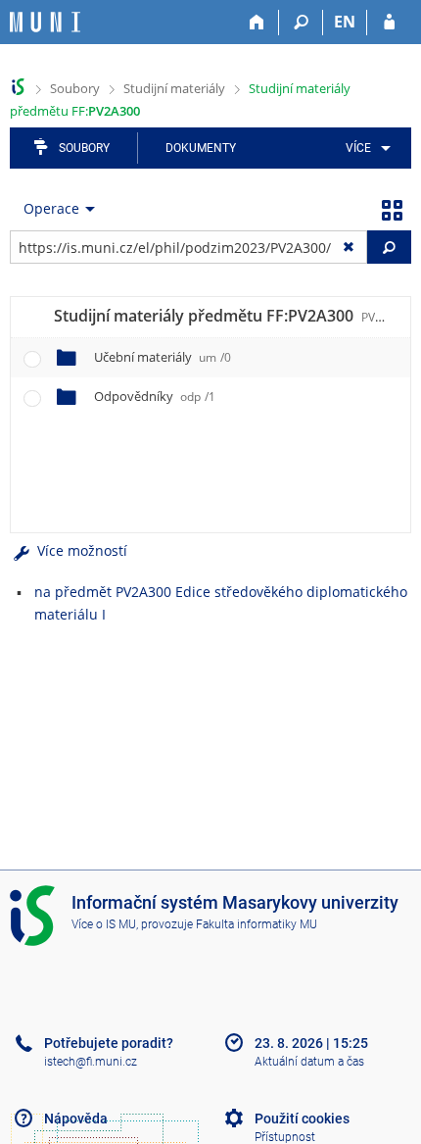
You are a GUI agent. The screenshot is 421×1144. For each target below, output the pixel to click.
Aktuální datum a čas (309, 1062)
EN (344, 21)
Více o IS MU (103, 924)
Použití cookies (302, 1118)
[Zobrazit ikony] (391, 208)
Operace (51, 208)
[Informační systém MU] (18, 86)
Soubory (75, 88)
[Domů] (257, 22)
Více (358, 148)
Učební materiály (162, 357)
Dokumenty (200, 148)
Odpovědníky (154, 396)
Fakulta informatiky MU (256, 924)
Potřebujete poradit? (108, 1043)
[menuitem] (364, 148)
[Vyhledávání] (301, 22)
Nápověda (76, 1118)
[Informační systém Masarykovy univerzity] (45, 22)
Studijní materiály (174, 88)
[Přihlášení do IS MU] (389, 22)
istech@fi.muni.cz (90, 1062)
